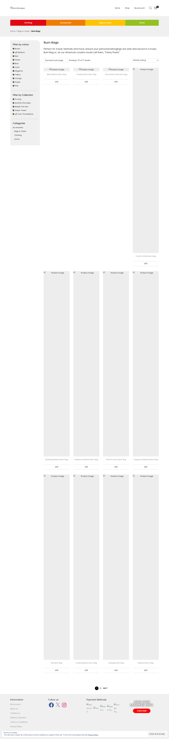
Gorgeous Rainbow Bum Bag (146, 459)
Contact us (15, 713)
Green (17, 60)
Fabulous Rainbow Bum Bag (86, 459)
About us (14, 708)
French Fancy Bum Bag (116, 459)
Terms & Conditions (18, 722)
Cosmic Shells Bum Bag (146, 256)
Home (142, 22)
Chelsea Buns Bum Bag (86, 74)
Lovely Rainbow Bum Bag (86, 663)
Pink (16, 86)
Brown (17, 48)
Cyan (17, 67)
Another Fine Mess (23, 103)
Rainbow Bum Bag (145, 663)
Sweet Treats (20, 110)
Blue (17, 63)
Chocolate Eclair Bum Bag (116, 74)
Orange (18, 78)
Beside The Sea (21, 106)
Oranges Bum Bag (116, 663)
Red (16, 56)
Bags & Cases (105, 22)
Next (105, 688)
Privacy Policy (16, 726)
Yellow (17, 74)
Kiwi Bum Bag (56, 663)
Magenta (19, 71)
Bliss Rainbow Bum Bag (56, 74)
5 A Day (18, 99)
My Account (15, 704)
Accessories (65, 22)
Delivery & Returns (18, 717)
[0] (155, 8)
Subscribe (141, 711)
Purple (17, 82)
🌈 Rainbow (20, 52)
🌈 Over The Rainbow (24, 114)
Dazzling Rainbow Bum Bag (56, 459)
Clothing (28, 22)
